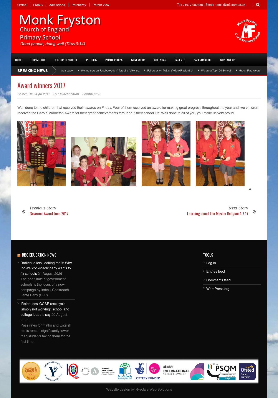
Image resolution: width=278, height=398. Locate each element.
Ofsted (21, 5)
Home (18, 59)
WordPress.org (217, 288)
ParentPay (79, 5)
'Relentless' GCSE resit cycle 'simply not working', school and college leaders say (45, 309)
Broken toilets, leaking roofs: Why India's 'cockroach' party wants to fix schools (46, 268)
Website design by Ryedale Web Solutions (139, 389)
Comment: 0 (91, 94)
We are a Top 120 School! (208, 70)
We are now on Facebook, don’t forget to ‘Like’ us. (102, 70)
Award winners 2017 (41, 85)
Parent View (101, 5)
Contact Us (227, 59)
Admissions (57, 5)
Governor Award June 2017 (49, 213)
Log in (211, 262)
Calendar (160, 59)
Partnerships (113, 59)
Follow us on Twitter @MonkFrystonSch (162, 70)
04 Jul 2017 (42, 94)
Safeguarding (203, 59)
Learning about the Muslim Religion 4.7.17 (217, 213)
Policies (91, 59)
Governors (138, 59)
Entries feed (215, 271)
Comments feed (218, 279)
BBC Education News (39, 255)
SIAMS (38, 5)
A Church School (66, 59)
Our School (38, 59)
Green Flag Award (241, 70)
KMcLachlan (69, 94)
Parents (180, 59)
